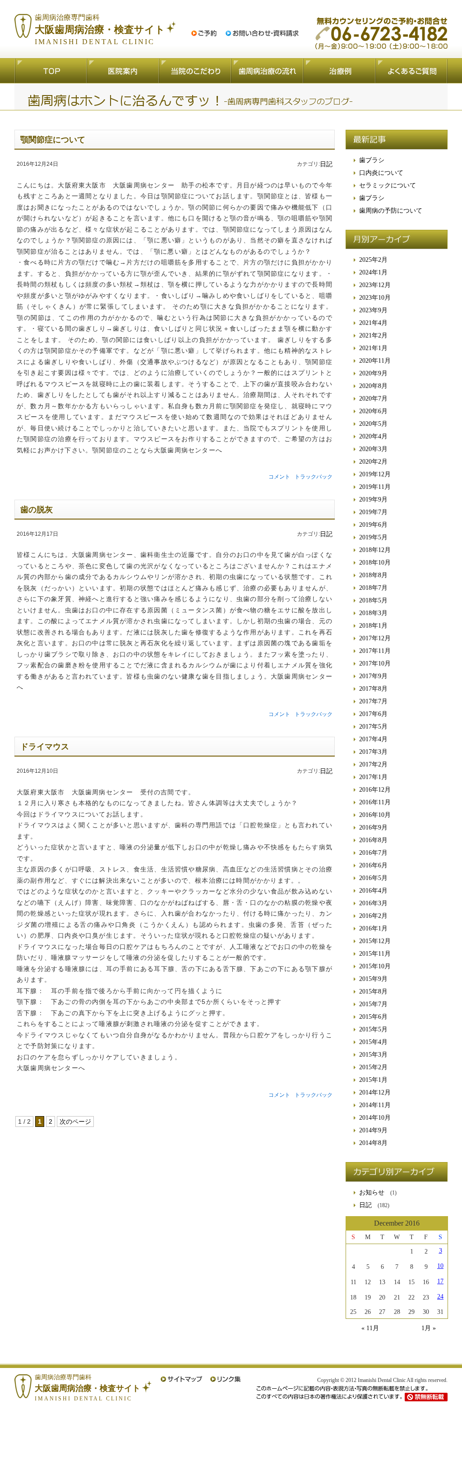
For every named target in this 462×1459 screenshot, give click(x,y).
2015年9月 (373, 979)
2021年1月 (373, 348)
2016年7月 (373, 852)
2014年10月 (375, 1117)
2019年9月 (373, 499)
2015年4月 (373, 1042)
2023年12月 (375, 285)
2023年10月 (375, 297)
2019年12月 (375, 474)
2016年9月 (373, 827)
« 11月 (370, 1328)
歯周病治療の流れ (267, 70)
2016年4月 (373, 890)
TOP (50, 70)
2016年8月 (373, 840)
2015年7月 (373, 1004)
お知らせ (371, 1192)
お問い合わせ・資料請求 (262, 33)
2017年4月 (373, 739)
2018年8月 (373, 575)
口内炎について (381, 172)
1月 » (428, 1328)
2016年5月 (373, 878)
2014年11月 (375, 1105)
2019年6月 (373, 524)
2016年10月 (375, 815)
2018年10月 (375, 562)
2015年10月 (375, 966)
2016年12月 (375, 789)
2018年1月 (373, 625)
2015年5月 (373, 1029)
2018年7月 (373, 587)
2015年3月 (373, 1054)
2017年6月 (373, 714)
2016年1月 (373, 928)
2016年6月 (373, 865)
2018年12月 (375, 550)
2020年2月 (373, 461)
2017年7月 (373, 701)
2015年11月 (375, 953)
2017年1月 (373, 777)
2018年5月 (373, 600)
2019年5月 (373, 537)
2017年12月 (375, 638)
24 (440, 1297)
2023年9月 (373, 310)
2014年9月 (373, 1130)
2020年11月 (375, 360)
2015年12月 (375, 941)
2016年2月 (373, 915)
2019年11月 (375, 486)
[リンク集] (225, 1379)
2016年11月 (375, 802)
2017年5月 (373, 726)
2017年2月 (373, 764)
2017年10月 (375, 663)
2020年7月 (373, 398)
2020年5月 (373, 423)
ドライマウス (44, 746)
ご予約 (204, 33)
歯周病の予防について (390, 210)
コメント (279, 477)
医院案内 (123, 70)
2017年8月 (373, 688)
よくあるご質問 (411, 70)
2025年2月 (373, 259)
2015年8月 (373, 991)
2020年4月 (373, 436)
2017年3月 (373, 751)
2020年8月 (373, 386)
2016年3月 (373, 903)
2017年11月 (375, 650)
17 (440, 1282)
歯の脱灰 (36, 509)
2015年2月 (373, 1067)
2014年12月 (375, 1092)
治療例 (339, 70)
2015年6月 (373, 1016)
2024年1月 (373, 272)
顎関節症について (52, 139)
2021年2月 (373, 335)
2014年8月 (373, 1143)
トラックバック (314, 477)
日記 (326, 164)
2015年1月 (373, 1079)
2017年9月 (373, 676)
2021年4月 (373, 322)
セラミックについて (387, 185)
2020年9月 (373, 373)
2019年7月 (373, 512)
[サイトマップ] (181, 1379)
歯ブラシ (371, 160)
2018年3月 (373, 613)
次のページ (75, 1121)
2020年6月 (373, 411)
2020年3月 (373, 449)
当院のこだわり (195, 70)
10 (440, 1266)
